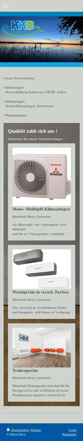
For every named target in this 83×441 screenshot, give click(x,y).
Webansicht (69, 434)
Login (72, 430)
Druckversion (20, 430)
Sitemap (36, 430)
